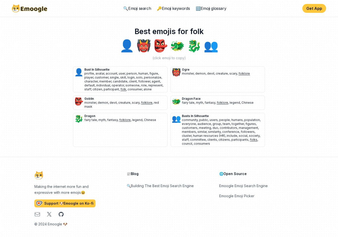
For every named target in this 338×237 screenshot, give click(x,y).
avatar (100, 73)
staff (87, 89)
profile (89, 73)
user (122, 73)
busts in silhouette (195, 116)
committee (198, 139)
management (248, 128)
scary (233, 73)
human (143, 73)
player (88, 77)
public (203, 120)
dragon (89, 116)
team (226, 124)
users (214, 120)
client (133, 81)
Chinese (247, 102)
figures (250, 124)
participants (239, 139)
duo (215, 128)
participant (111, 89)
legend (235, 102)
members (189, 132)
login (131, 77)
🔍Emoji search (137, 8)
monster (188, 73)
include (232, 136)
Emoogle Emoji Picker (236, 196)
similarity (214, 132)
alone (148, 89)
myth (199, 102)
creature (222, 73)
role (144, 85)
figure (153, 73)
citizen (97, 89)
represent (155, 85)
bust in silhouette (97, 69)
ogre (186, 69)
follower (144, 81)
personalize (152, 77)
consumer (135, 89)
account (111, 73)
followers (248, 132)
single (114, 77)
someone (132, 85)
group (217, 124)
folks (253, 139)
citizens (224, 139)
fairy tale (188, 102)
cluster (187, 136)
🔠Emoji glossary (211, 8)
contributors (228, 128)
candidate (120, 81)
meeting (205, 128)
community (190, 120)
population (252, 120)
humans (237, 120)
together (238, 124)
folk (123, 89)
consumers (202, 143)
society (254, 136)
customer (101, 77)
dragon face (191, 98)
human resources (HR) (209, 136)
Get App (314, 8)
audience (204, 124)
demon (200, 73)
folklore (244, 73)
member (105, 81)
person (131, 73)
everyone (189, 124)
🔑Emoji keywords (173, 8)
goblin (89, 98)
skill (123, 77)
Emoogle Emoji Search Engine (243, 186)
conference (230, 132)
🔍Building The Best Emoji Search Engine (160, 186)
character (91, 81)
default (89, 85)
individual (103, 85)
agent (156, 81)
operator (118, 85)
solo (139, 77)
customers (189, 128)
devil (210, 73)
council (187, 143)
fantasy (210, 102)
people (224, 120)
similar (202, 132)
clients (212, 139)
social (243, 136)
